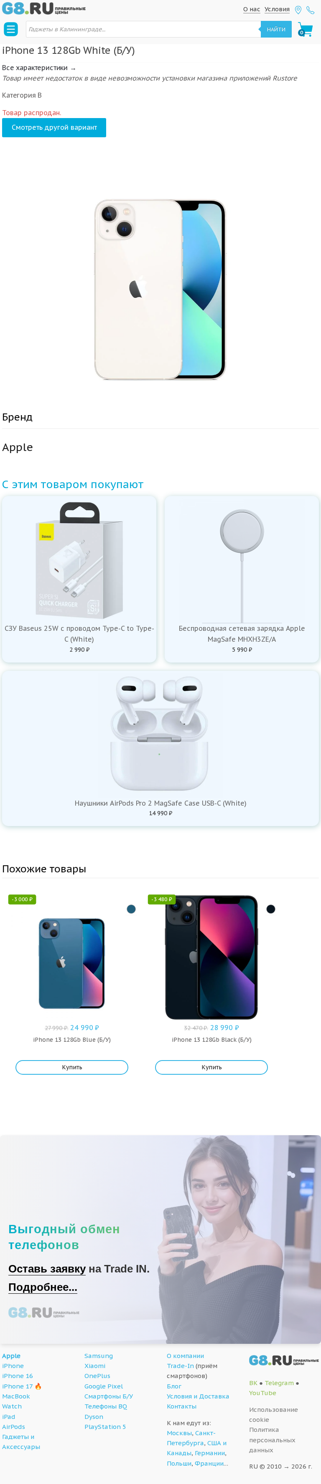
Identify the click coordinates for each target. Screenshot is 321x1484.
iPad (8, 1417)
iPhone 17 (17, 1386)
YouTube (262, 1393)
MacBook (16, 1396)
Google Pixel (103, 1386)
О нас (251, 9)
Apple (11, 1356)
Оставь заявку (47, 1268)
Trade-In (180, 1366)
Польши (179, 1463)
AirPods (13, 1427)
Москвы (179, 1433)
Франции (209, 1463)
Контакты (181, 1406)
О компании (185, 1356)
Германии (210, 1453)
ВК (253, 1383)
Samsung (98, 1356)
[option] (160, 277)
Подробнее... (42, 1287)
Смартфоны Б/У (108, 1396)
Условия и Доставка (198, 1396)
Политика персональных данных (272, 1440)
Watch (12, 1406)
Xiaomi (94, 1366)
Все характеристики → (39, 67)
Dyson (93, 1417)
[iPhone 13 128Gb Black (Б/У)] (270, 909)
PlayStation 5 (105, 1427)
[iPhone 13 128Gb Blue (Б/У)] (131, 909)
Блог (174, 1386)
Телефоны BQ (105, 1406)
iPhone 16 (17, 1376)
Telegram (279, 1383)
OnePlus (97, 1376)
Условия (277, 9)
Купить (72, 1067)
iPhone (13, 1366)
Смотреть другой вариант (54, 127)
